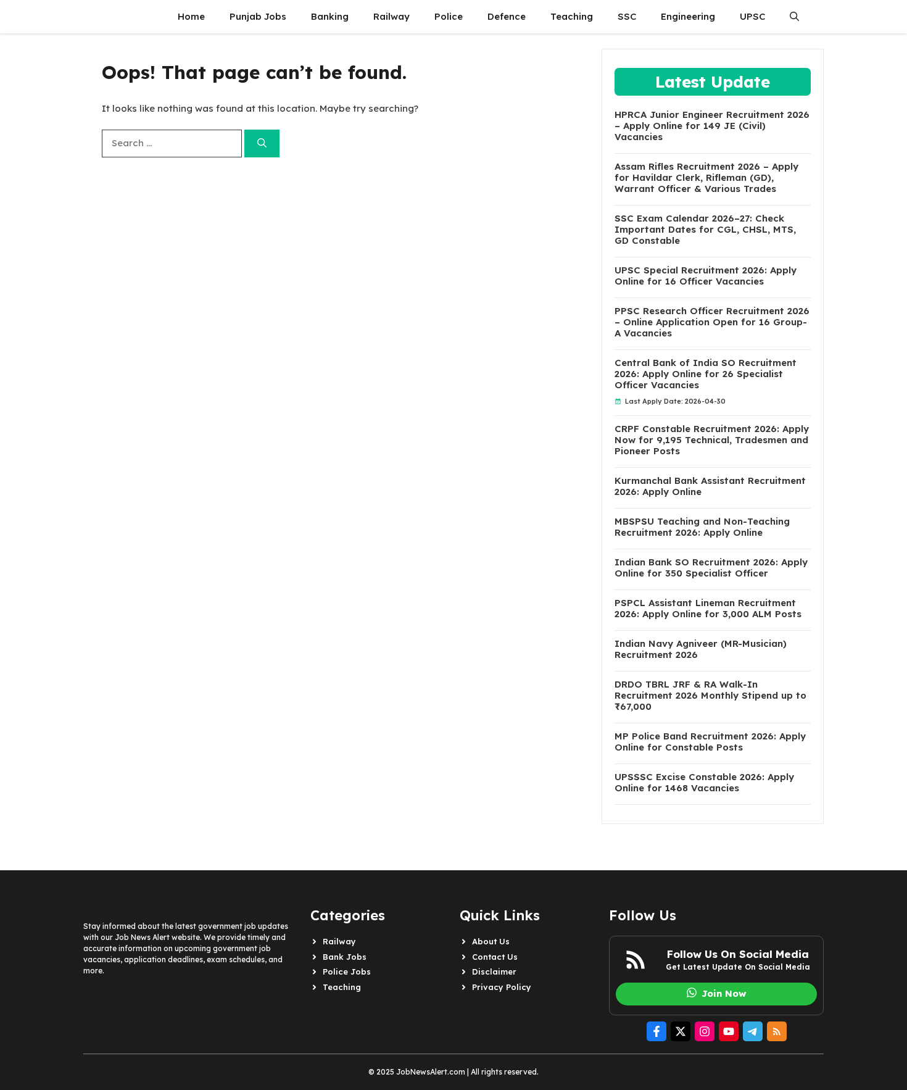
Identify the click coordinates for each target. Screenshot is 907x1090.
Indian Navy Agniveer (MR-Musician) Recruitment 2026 (701, 649)
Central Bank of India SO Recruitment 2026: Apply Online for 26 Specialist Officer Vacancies (706, 374)
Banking (330, 16)
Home (191, 16)
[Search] (262, 143)
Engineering (688, 16)
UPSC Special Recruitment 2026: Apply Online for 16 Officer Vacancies (706, 276)
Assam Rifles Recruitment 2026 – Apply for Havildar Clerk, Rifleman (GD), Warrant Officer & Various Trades (706, 177)
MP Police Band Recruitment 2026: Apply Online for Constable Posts (710, 742)
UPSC (752, 16)
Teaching (571, 16)
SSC (627, 16)
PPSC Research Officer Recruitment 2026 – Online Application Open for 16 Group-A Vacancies (712, 322)
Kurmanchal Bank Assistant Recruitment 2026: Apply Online (710, 486)
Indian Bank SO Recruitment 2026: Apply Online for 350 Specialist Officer (711, 568)
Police (448, 16)
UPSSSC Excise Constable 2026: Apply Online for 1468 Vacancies (704, 783)
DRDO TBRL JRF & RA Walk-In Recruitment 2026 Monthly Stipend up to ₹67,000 (710, 695)
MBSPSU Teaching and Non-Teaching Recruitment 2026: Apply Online (702, 527)
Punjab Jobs (258, 16)
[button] (794, 16)
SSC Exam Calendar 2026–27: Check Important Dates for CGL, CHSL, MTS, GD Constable (705, 229)
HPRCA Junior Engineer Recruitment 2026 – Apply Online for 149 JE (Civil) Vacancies (712, 126)
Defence (506, 16)
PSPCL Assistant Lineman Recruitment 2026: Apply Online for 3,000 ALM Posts (708, 608)
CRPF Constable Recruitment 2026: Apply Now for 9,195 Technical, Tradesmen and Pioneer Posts (712, 440)
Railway (391, 16)
